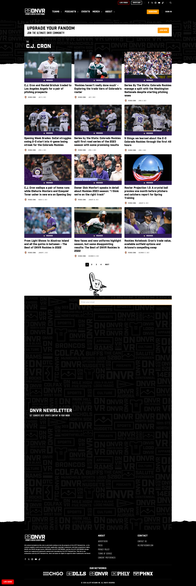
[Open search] (170, 3)
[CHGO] (53, 573)
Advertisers (103, 541)
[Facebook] (149, 3)
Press (100, 545)
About (108, 11)
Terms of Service (105, 554)
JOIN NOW (163, 30)
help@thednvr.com (145, 545)
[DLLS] (76, 573)
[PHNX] (143, 573)
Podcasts (70, 11)
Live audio (8, 582)
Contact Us (142, 541)
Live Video (124, 3)
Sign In (168, 12)
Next (107, 265)
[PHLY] (120, 573)
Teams (55, 11)
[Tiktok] (163, 3)
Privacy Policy (103, 549)
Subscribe (153, 12)
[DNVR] (99, 573)
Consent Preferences (106, 558)
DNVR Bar (136, 3)
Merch (96, 11)
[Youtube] (159, 3)
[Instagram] (155, 3)
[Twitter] (152, 3)
